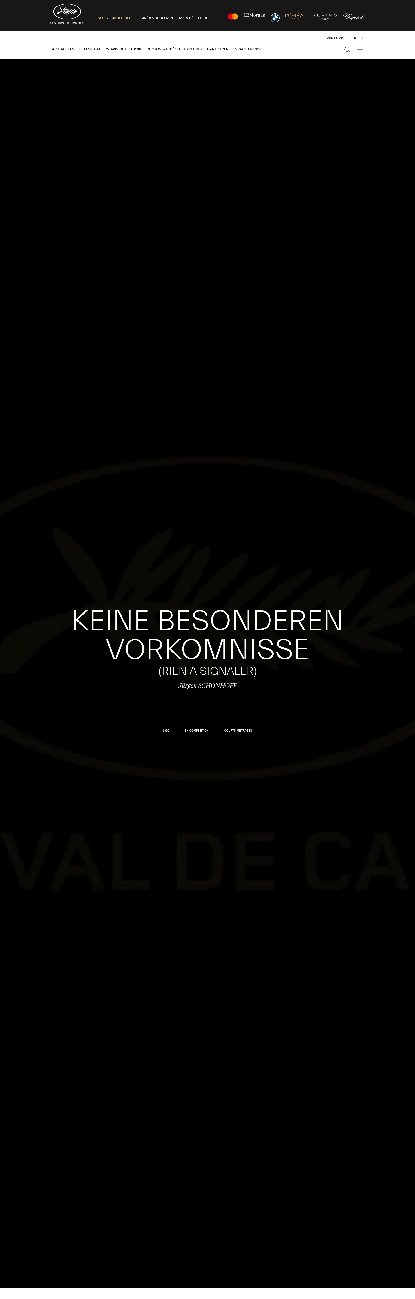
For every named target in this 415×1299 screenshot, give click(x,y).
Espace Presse (247, 49)
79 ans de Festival (123, 49)
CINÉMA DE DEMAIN (156, 18)
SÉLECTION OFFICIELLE (116, 18)
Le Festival (90, 49)
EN (361, 38)
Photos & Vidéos (163, 49)
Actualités (63, 49)
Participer (217, 49)
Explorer (193, 49)
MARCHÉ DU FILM (193, 18)
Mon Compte (336, 38)
